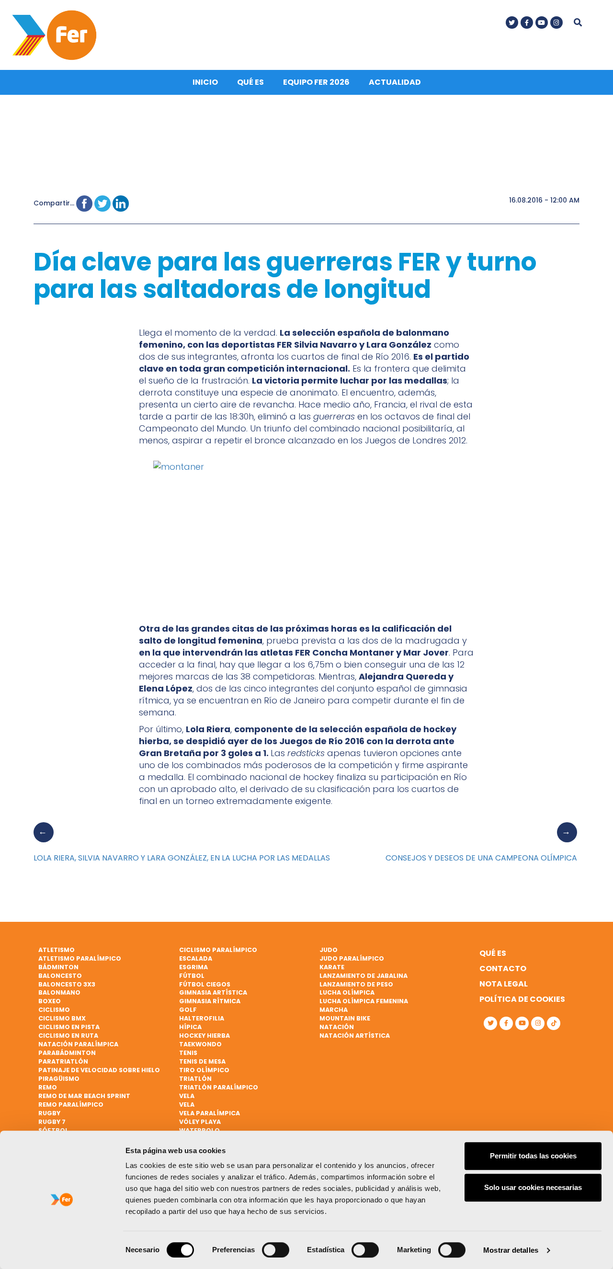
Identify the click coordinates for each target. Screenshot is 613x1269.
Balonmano (59, 992)
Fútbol (191, 976)
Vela (186, 1096)
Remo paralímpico (70, 1104)
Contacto (502, 968)
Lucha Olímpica (347, 992)
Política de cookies (522, 999)
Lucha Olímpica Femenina (363, 1001)
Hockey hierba (204, 1035)
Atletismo (56, 950)
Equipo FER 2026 (316, 82)
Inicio (205, 82)
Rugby (49, 1113)
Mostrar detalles (510, 1250)
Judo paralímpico (351, 958)
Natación (336, 1027)
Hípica (190, 1027)
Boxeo (49, 1001)
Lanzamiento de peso (356, 984)
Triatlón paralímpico (218, 1087)
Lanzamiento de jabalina (363, 976)
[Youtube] (541, 22)
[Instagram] (556, 22)
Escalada (195, 958)
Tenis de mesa (202, 1061)
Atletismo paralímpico (79, 958)
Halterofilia (201, 1018)
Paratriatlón (63, 1061)
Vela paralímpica (209, 1113)
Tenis (188, 1053)
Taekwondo (200, 1044)
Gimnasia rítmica (209, 1001)
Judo (328, 950)
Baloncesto (60, 976)
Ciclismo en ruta (68, 1035)
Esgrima (193, 967)
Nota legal (503, 983)
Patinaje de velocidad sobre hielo (99, 1070)
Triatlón (195, 1079)
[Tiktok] (553, 1023)
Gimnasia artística (213, 992)
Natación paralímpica (78, 1044)
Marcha (333, 1010)
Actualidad (395, 82)
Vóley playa (200, 1122)
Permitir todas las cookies (533, 1156)
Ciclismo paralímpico (218, 950)
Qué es (250, 82)
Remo (47, 1087)
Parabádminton (67, 1053)
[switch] (275, 1250)
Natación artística (354, 1035)
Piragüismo (58, 1079)
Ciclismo (54, 1010)
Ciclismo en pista (69, 1027)
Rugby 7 (52, 1122)
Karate (331, 967)
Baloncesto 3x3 (66, 984)
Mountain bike (344, 1018)
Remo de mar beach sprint (84, 1096)
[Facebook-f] (527, 22)
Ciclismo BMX (62, 1018)
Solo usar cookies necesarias (533, 1187)
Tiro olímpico (204, 1070)
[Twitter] (512, 22)
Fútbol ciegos (204, 984)
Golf (188, 1010)
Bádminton (58, 967)
